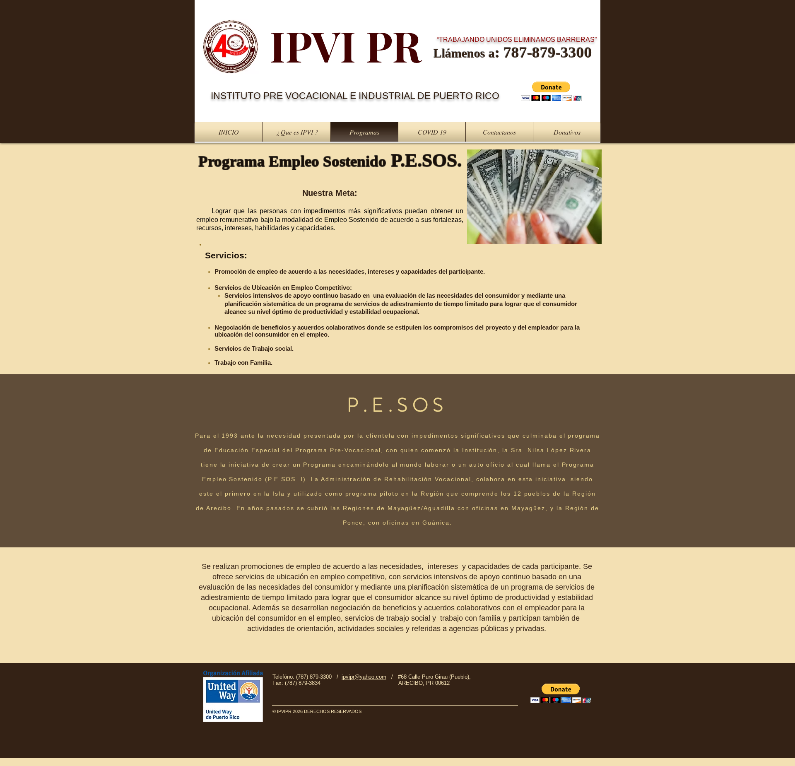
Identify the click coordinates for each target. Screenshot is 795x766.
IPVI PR (346, 45)
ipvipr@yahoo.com (364, 677)
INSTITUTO (237, 95)
